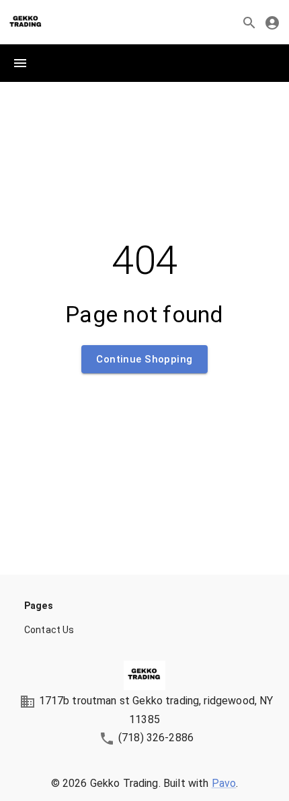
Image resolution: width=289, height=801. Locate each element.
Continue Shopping (144, 359)
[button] (144, 630)
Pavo (224, 783)
